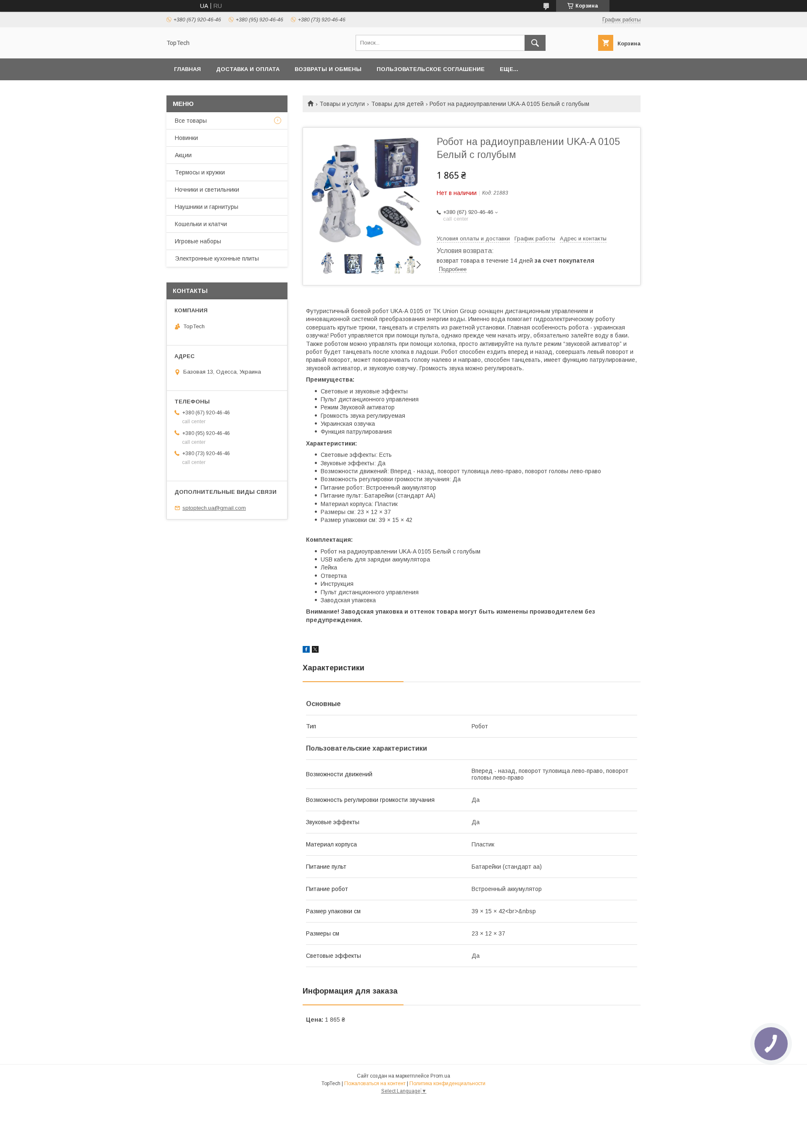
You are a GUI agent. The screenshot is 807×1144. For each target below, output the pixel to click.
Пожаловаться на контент (375, 1083)
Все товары (191, 120)
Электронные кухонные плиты (217, 258)
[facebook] (306, 650)
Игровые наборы (198, 241)
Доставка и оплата (248, 69)
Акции (183, 155)
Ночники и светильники (207, 189)
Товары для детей (397, 103)
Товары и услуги (342, 103)
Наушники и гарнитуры (206, 206)
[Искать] (535, 43)
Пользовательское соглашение (431, 69)
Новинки (186, 137)
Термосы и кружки (200, 172)
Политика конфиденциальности (447, 1083)
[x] (315, 650)
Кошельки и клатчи (201, 224)
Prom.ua (440, 1076)
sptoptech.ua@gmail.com (214, 508)
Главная (187, 69)
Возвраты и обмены (328, 69)
